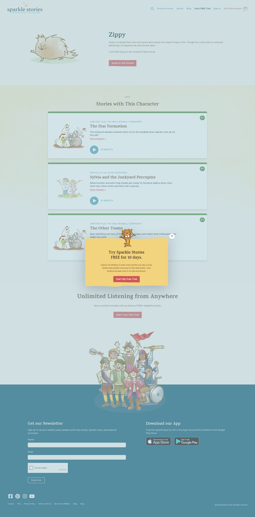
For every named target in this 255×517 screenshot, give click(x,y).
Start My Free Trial (126, 279)
